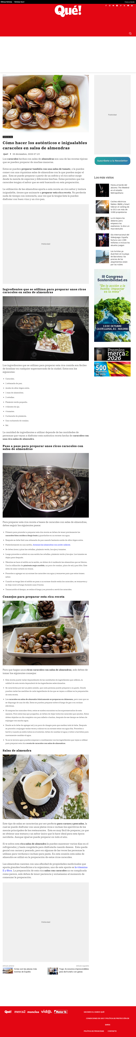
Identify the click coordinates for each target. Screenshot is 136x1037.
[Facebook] (106, 5)
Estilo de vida (7, 130)
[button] (130, 27)
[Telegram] (117, 5)
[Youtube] (128, 5)
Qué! (5, 148)
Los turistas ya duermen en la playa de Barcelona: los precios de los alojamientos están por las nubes (120, 251)
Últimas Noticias (6, 2)
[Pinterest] (36, 978)
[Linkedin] (55, 978)
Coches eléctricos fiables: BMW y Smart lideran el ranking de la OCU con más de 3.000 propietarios (120, 200)
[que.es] (68, 11)
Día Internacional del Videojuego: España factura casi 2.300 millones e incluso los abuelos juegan (120, 233)
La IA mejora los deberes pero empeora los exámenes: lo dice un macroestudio (120, 217)
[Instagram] (109, 5)
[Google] (131, 5)
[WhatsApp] (42, 978)
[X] (124, 5)
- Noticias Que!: (19, 2)
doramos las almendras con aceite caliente (51, 538)
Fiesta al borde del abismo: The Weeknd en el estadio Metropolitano (120, 182)
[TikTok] (120, 5)
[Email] (61, 978)
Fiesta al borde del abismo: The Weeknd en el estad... (103, 2)
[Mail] (113, 5)
